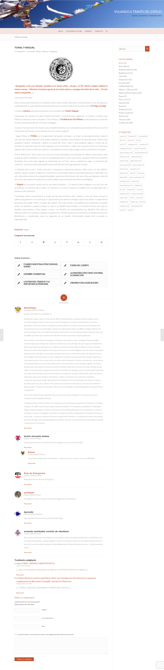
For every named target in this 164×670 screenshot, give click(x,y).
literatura (124, 173)
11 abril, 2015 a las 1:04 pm (23, 565)
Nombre (44, 610)
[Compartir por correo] (101, 242)
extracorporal (125, 165)
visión (123, 210)
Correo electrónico (48, 618)
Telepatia (124, 202)
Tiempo (133, 202)
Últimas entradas (21, 37)
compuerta (132, 144)
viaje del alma (136, 206)
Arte (121, 63)
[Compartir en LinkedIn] (78, 242)
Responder (28, 428)
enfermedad (137, 157)
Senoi (121, 106)
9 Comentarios (20, 51)
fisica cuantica (138, 165)
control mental (140, 148)
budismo (132, 136)
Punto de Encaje (126, 185)
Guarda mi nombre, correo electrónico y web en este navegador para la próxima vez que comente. (46, 634)
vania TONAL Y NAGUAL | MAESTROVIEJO (35, 563)
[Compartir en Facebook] (20, 242)
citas (123, 144)
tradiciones (124, 206)
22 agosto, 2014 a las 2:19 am (24, 583)
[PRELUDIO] (1, 335)
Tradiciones (53, 51)
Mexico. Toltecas (42, 51)
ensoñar (124, 161)
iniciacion (124, 169)
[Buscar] (105, 31)
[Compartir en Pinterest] (67, 242)
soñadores (125, 194)
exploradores (135, 161)
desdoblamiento (141, 153)
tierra (142, 202)
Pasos (121, 96)
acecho (123, 136)
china (122, 140)
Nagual (26, 229)
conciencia (143, 144)
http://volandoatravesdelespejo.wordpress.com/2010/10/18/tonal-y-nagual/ (52, 569)
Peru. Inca (123, 99)
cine (138, 140)
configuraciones (126, 148)
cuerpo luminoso (126, 153)
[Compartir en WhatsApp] (55, 242)
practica (135, 181)
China (121, 76)
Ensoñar (32, 51)
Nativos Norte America (129, 93)
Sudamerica (124, 109)
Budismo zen (124, 73)
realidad (138, 185)
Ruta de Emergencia (46, 479)
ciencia (130, 140)
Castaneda (143, 136)
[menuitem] (60, 31)
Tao (131, 198)
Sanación (123, 103)
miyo (132, 173)
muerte (140, 173)
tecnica (139, 198)
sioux (140, 189)
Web (43, 626)
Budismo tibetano (126, 69)
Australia (123, 66)
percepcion (124, 181)
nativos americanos (136, 177)
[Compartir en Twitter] (32, 242)
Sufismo (122, 116)
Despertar (123, 79)
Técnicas (122, 119)
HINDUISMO (125, 86)
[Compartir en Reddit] (90, 242)
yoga (130, 210)
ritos (122, 189)
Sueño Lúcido (124, 112)
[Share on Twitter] (43, 242)
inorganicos (134, 169)
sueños (123, 198)
